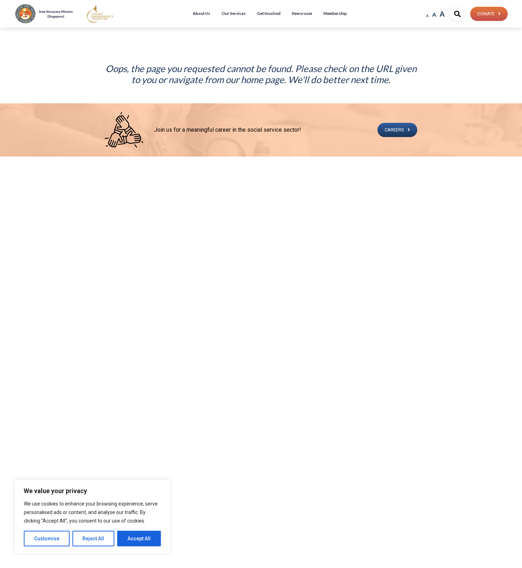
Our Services (234, 13)
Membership (335, 13)
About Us (201, 13)
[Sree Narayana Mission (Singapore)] (100, 13)
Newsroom (302, 13)
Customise (46, 538)
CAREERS (394, 129)
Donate (486, 13)
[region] (92, 516)
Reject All (93, 538)
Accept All (139, 538)
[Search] (457, 14)
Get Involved (269, 13)
